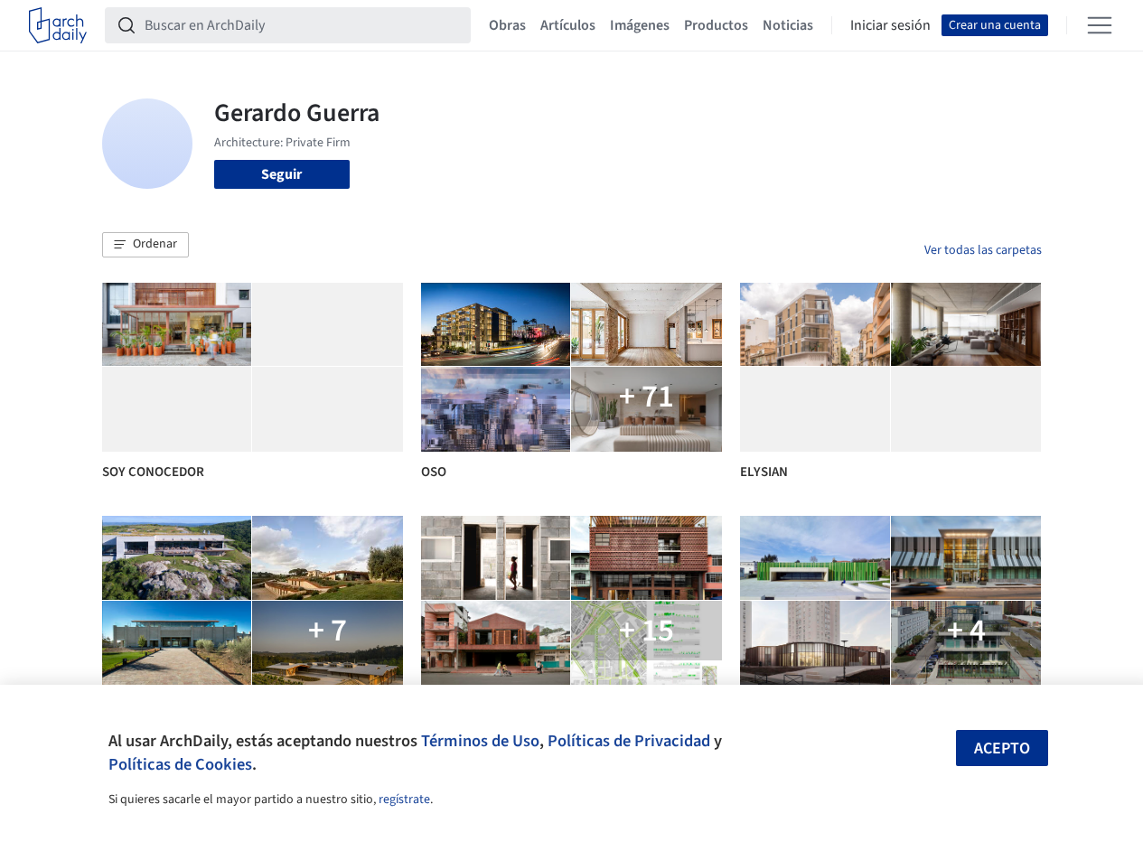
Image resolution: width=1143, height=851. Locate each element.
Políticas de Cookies (180, 764)
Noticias (788, 25)
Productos (716, 25)
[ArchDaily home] (58, 25)
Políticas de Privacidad (629, 741)
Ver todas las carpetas (983, 250)
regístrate (404, 799)
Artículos (567, 25)
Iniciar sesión (890, 25)
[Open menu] (1099, 25)
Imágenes (640, 25)
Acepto (1002, 748)
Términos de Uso (480, 741)
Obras (507, 25)
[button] (145, 244)
